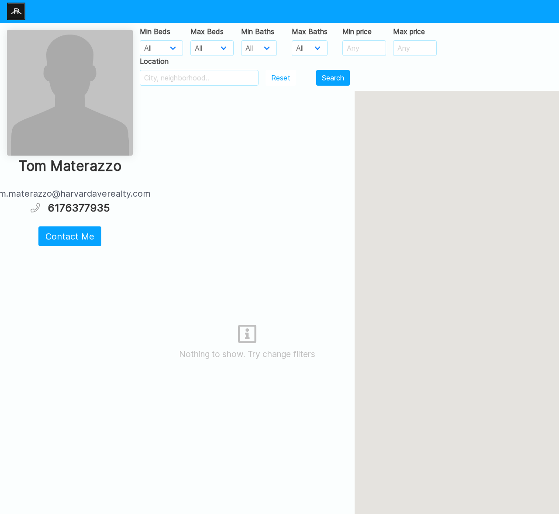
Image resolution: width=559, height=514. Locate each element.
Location (154, 61)
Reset (280, 77)
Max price (409, 31)
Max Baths (310, 31)
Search (333, 77)
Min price (357, 31)
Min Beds (155, 31)
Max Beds (207, 31)
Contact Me (69, 236)
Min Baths (257, 31)
